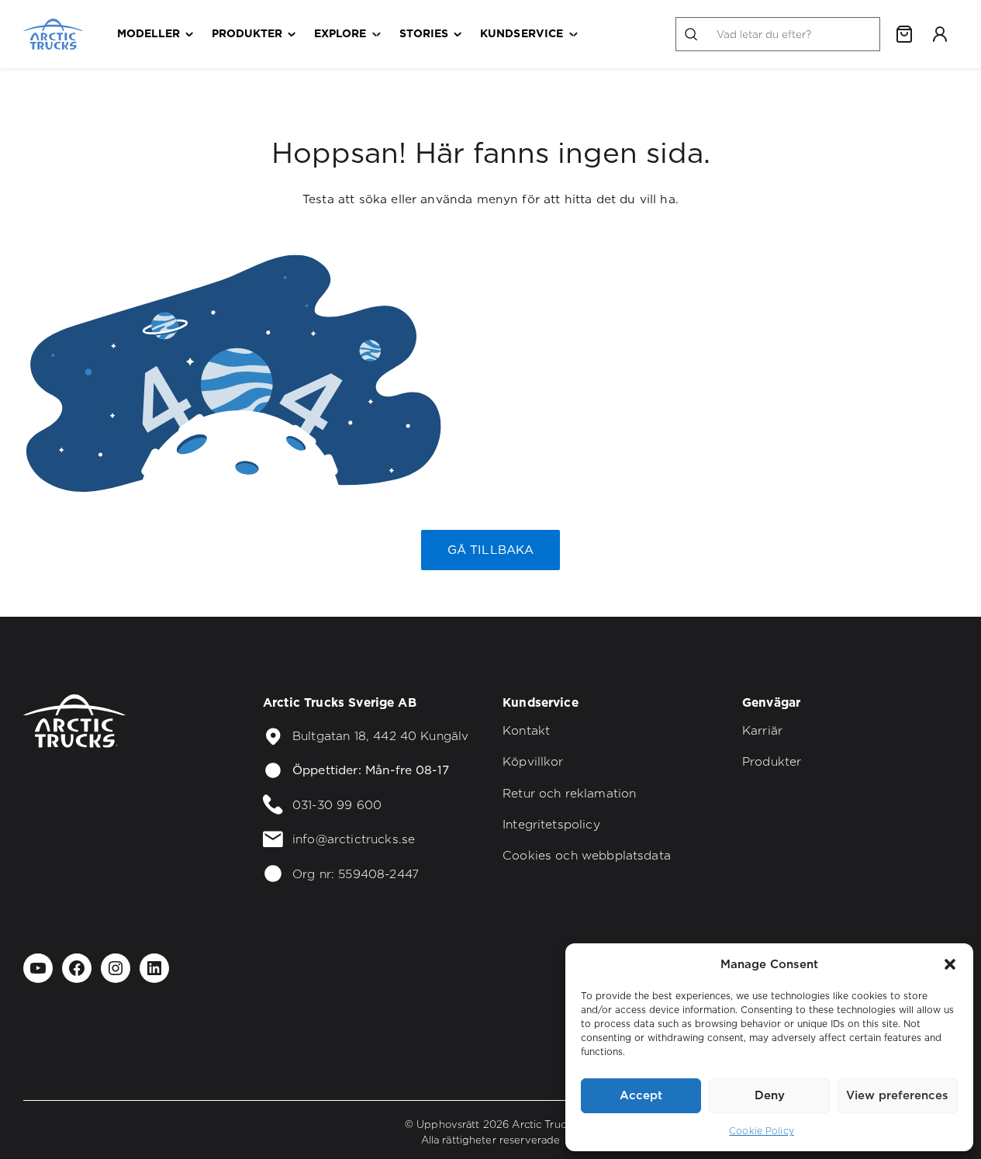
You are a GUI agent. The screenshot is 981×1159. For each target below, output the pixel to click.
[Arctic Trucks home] (53, 34)
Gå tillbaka (490, 549)
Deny (770, 1095)
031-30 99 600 (337, 804)
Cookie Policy (761, 1131)
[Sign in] (940, 34)
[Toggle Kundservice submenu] (573, 34)
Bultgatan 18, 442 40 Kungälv (380, 735)
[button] (950, 964)
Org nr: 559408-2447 (355, 874)
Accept (641, 1095)
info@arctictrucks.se (353, 839)
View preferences (897, 1095)
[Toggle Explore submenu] (376, 34)
